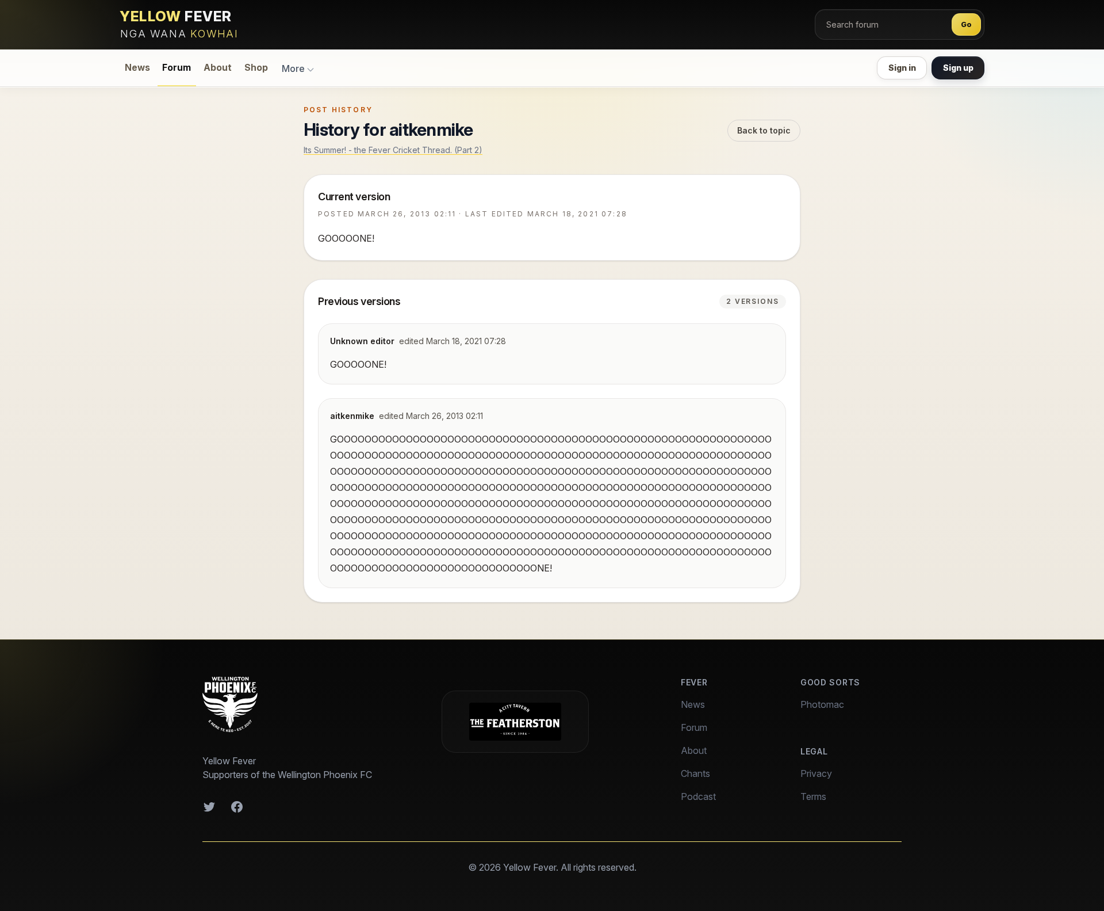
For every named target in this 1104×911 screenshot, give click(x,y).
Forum (176, 67)
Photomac (822, 704)
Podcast (698, 796)
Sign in (902, 68)
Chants (695, 773)
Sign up (958, 68)
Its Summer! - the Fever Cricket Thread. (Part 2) (393, 150)
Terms (813, 796)
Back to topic (764, 130)
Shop (256, 67)
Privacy (816, 773)
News (137, 67)
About (218, 67)
